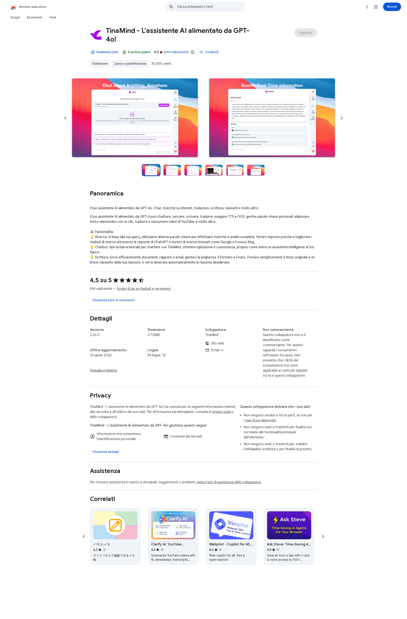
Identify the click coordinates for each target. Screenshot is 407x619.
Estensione (99, 64)
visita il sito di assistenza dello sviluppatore (229, 482)
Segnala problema (103, 370)
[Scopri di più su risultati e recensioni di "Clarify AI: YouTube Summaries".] (162, 550)
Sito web (217, 343)
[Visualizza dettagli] (106, 452)
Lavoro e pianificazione (130, 64)
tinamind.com (107, 52)
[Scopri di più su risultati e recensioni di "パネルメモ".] (104, 550)
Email (215, 350)
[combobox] (211, 6)
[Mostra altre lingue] (164, 355)
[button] (376, 7)
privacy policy (222, 412)
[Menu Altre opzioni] (367, 7)
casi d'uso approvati (260, 420)
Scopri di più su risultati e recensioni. (144, 289)
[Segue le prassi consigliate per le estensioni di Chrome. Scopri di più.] (124, 52)
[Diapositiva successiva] (341, 118)
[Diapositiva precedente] (65, 118)
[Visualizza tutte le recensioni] (113, 300)
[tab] (15, 17)
